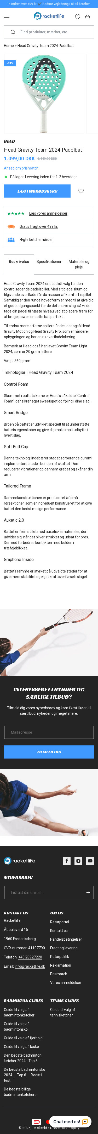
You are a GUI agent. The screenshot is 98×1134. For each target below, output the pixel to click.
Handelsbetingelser (66, 939)
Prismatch (58, 974)
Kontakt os (59, 931)
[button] (6, 16)
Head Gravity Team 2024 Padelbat (46, 46)
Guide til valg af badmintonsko (16, 1026)
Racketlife (41, 1128)
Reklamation (60, 965)
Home (9, 46)
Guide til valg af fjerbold (23, 1038)
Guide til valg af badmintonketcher (19, 1012)
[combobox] (51, 32)
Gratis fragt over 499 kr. (39, 226)
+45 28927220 (30, 957)
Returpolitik (59, 957)
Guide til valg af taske (21, 1047)
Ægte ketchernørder (36, 239)
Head (9, 141)
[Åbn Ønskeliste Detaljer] (78, 17)
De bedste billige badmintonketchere (20, 1092)
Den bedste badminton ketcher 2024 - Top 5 (23, 1058)
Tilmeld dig (49, 752)
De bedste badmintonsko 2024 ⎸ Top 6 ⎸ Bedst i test (24, 1075)
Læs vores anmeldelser (48, 213)
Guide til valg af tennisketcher (62, 1012)
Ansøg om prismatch (21, 168)
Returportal (59, 922)
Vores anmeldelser (65, 983)
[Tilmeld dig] (88, 892)
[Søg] (13, 32)
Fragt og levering (64, 948)
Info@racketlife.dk (30, 966)
